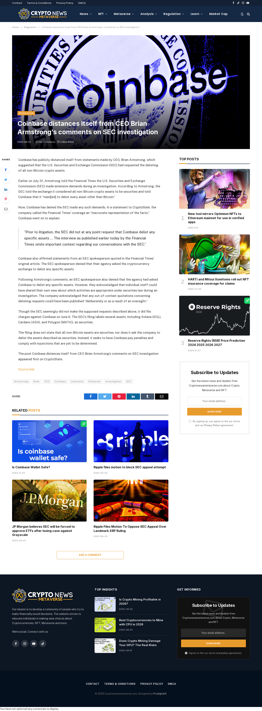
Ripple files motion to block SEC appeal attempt (130, 467)
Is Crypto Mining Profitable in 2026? (140, 601)
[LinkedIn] (6, 189)
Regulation (172, 14)
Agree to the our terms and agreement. (215, 653)
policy (224, 653)
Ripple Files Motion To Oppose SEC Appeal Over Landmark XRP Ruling (130, 529)
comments (77, 381)
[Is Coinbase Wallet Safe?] (49, 441)
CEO (47, 381)
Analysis (147, 14)
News (84, 14)
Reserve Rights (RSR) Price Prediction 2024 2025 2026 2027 (216, 343)
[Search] (248, 14)
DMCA (82, 3)
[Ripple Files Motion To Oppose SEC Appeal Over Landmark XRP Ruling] (131, 501)
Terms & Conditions (39, 3)
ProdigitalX (159, 693)
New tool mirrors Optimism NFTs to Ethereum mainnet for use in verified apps (216, 218)
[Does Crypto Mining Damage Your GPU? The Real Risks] (105, 645)
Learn (195, 14)
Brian (36, 381)
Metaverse (122, 14)
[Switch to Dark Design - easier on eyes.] (242, 14)
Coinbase (60, 381)
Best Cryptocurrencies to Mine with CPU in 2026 (141, 622)
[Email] (6, 209)
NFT (101, 14)
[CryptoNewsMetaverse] (43, 14)
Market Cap (218, 14)
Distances (94, 381)
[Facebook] (6, 170)
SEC (128, 381)
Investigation (113, 381)
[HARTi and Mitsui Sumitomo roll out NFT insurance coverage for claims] (214, 254)
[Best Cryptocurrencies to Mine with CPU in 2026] (105, 625)
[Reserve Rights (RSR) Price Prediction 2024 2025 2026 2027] (214, 316)
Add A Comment (90, 555)
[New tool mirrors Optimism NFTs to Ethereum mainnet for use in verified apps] (214, 189)
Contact (17, 3)
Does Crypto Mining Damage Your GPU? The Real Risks (140, 643)
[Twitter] (6, 179)
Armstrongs (21, 381)
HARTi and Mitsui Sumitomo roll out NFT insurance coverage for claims (218, 281)
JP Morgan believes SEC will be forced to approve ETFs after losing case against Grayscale (43, 531)
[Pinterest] (6, 199)
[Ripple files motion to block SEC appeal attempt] (131, 441)
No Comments (47, 142)
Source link (26, 369)
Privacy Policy (64, 3)
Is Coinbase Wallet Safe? (31, 467)
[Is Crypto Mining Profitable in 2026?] (105, 604)
